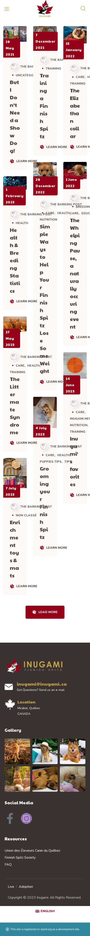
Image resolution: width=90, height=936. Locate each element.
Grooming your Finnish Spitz (45, 502)
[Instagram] (26, 818)
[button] (83, 8)
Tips (68, 462)
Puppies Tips (51, 462)
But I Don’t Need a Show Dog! (15, 116)
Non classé (26, 515)
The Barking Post (32, 67)
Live (11, 886)
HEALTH (63, 213)
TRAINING (53, 69)
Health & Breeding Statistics (15, 260)
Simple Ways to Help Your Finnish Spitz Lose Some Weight (45, 298)
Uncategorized (29, 75)
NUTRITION (48, 220)
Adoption (26, 886)
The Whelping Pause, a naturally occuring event (75, 273)
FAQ (8, 864)
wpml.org (46, 929)
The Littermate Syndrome (15, 405)
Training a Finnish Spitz (44, 105)
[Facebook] (10, 818)
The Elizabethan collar (75, 113)
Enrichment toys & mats (15, 548)
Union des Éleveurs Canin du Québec (32, 850)
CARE (80, 77)
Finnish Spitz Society (20, 857)
